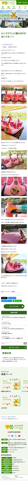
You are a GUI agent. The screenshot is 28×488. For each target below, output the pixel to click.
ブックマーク (7, 301)
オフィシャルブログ (11, 416)
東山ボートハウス (12, 47)
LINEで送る (18, 301)
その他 (4, 47)
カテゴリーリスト (14, 347)
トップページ (3, 416)
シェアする (12, 298)
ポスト (5, 298)
